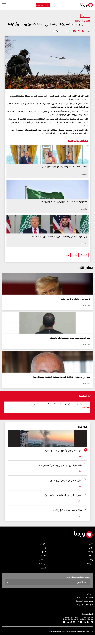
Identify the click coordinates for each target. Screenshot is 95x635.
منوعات (90, 564)
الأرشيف (43, 568)
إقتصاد (90, 552)
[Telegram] (64, 622)
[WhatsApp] (78, 622)
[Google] (68, 622)
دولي (91, 548)
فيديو (44, 552)
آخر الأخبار (42, 560)
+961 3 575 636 (88, 617)
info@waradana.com (72, 617)
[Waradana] (83, 537)
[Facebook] (83, 31)
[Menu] (4, 6)
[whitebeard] (54, 631)
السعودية (85, 16)
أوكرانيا (75, 255)
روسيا (67, 255)
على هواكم (42, 564)
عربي (47, 5)
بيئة (44, 548)
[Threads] (74, 622)
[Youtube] (81, 622)
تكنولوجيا (43, 543)
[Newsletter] (8, 582)
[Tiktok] (71, 622)
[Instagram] (92, 622)
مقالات (43, 556)
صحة (91, 556)
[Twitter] (78, 31)
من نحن (90, 594)
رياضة (91, 560)
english (39, 5)
